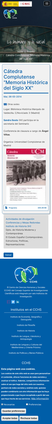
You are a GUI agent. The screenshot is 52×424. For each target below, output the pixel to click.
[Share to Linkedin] (17, 302)
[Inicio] (10, 14)
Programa (13, 208)
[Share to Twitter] (13, 302)
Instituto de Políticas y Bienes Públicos (26, 353)
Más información (40, 398)
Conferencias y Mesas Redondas (23, 222)
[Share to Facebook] (8, 302)
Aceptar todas (9, 418)
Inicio (20, 51)
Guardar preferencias (13, 411)
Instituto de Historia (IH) (18, 226)
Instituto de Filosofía (26, 325)
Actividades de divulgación (20, 219)
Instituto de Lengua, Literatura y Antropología (26, 337)
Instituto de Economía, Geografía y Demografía (26, 318)
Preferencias (35, 404)
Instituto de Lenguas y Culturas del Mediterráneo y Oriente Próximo (26, 346)
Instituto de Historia (26, 330)
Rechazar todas (29, 418)
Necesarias (9, 404)
